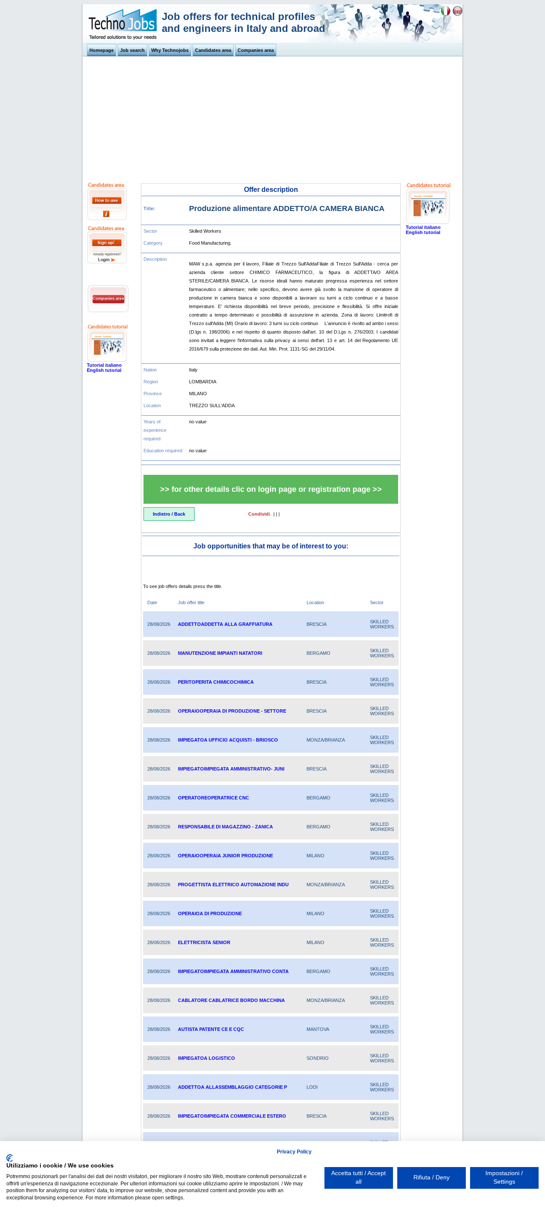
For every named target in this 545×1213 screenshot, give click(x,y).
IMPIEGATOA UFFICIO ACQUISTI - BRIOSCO (228, 739)
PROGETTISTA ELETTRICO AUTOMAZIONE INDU (233, 884)
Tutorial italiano (104, 365)
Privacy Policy (294, 1152)
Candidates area (213, 50)
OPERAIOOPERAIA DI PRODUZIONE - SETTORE (232, 711)
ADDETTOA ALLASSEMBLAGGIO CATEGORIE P (232, 1087)
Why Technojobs (170, 50)
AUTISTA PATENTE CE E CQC (211, 1029)
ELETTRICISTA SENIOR (204, 942)
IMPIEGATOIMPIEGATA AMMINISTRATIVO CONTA (233, 971)
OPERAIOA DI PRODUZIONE (210, 913)
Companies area (256, 50)
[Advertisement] (272, 118)
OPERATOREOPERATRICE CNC (213, 797)
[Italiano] (445, 14)
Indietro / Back (169, 514)
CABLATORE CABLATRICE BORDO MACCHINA (231, 1000)
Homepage (101, 50)
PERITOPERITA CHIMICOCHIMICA (216, 682)
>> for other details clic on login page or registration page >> (271, 489)
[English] (457, 14)
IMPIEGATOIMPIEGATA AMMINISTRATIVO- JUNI (231, 768)
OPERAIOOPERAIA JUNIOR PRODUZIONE (225, 855)
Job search (132, 50)
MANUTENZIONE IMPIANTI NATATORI (220, 653)
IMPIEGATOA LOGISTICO (206, 1058)
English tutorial (104, 370)
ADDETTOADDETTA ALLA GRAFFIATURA (225, 624)
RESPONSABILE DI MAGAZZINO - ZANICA (225, 826)
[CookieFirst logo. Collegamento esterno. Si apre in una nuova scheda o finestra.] (9, 1158)
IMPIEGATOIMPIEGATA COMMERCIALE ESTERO (232, 1116)
